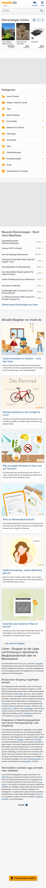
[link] (8, 36)
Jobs (9, 146)
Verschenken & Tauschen (17, 171)
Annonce (17, 716)
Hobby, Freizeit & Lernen (17, 102)
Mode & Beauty (13, 115)
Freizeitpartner (26, 761)
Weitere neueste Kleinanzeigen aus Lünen (20, 304)
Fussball (38, 739)
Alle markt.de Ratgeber (15, 643)
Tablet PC (16, 708)
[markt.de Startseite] (9, 2)
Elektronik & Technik (15, 127)
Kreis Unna (23, 663)
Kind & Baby (12, 121)
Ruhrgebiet (39, 663)
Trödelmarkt (27, 713)
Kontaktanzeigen (14, 159)
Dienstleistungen (14, 152)
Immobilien (11, 140)
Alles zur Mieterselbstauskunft (18, 519)
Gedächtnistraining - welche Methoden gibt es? (22, 571)
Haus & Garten (13, 96)
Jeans (34, 694)
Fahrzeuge (11, 134)
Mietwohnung (6, 777)
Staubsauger (28, 708)
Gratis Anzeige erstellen (24, 878)
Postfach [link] (35, 5)
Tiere (9, 109)
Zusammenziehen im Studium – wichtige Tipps (22, 360)
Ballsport (21, 739)
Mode (21, 694)
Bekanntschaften (35, 759)
